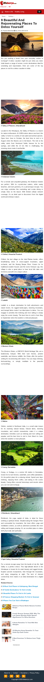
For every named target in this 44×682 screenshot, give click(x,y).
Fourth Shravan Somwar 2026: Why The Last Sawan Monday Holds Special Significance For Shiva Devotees (26, 615)
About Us (7, 673)
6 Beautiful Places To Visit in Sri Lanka (16, 593)
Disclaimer (24, 673)
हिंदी (10, 7)
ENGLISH (3, 7)
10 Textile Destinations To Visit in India (16, 590)
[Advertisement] (22, 85)
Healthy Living (19, 12)
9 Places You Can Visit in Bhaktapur (15, 600)
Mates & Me (9, 12)
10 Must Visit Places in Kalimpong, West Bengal (20, 586)
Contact (15, 673)
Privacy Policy (34, 673)
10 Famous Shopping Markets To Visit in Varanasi (20, 597)
